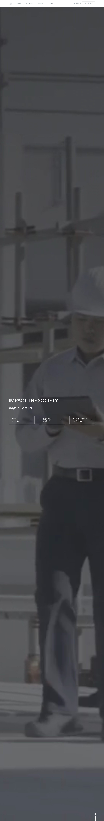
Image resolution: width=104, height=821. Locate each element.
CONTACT (90, 3)
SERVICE (40, 3)
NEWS (19, 3)
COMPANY (29, 3)
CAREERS (51, 3)
